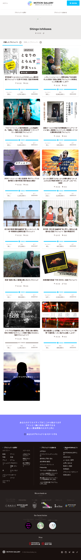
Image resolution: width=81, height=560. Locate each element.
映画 (3, 454)
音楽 (11, 457)
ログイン (5, 3)
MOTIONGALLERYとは (70, 453)
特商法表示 (67, 475)
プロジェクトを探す (20, 12)
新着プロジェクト (26, 459)
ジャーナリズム (6, 481)
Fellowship (43, 467)
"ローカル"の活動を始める (48, 470)
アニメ (4, 460)
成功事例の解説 (45, 461)
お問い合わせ (67, 463)
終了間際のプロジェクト (26, 464)
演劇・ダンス (13, 466)
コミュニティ (6, 464)
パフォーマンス (6, 475)
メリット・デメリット (47, 464)
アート (12, 454)
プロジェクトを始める (60, 12)
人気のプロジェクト (26, 455)
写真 (3, 457)
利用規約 (66, 469)
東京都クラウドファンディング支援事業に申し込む (49, 478)
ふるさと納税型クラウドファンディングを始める (49, 474)
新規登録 (74, 3)
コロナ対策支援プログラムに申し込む (49, 483)
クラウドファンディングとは (49, 455)
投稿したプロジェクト (32, 42)
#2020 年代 (66, 457)
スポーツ (13, 475)
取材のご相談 (67, 466)
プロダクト (14, 463)
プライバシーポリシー (70, 472)
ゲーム (12, 460)
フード (12, 478)
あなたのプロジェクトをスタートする (42, 434)
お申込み (43, 451)
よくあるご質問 (68, 460)
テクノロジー (14, 471)
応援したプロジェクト (12, 42)
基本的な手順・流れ (46, 458)
